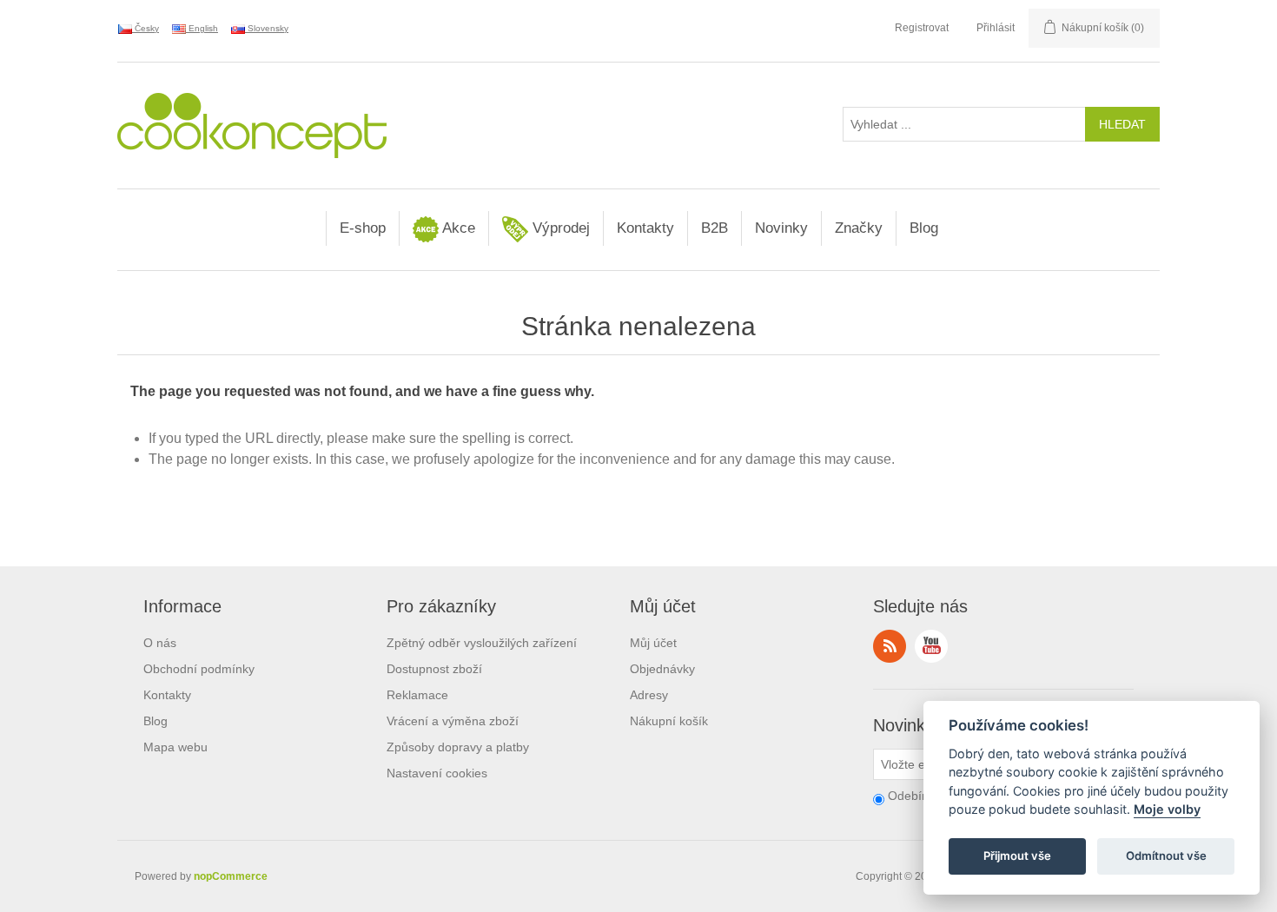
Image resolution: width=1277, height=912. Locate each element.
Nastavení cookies (437, 773)
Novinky (781, 228)
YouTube (931, 646)
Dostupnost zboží (434, 669)
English (202, 28)
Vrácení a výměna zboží (453, 721)
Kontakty (645, 228)
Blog (924, 228)
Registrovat (922, 28)
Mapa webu (175, 747)
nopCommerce (231, 876)
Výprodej (559, 228)
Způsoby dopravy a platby (458, 747)
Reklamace (417, 695)
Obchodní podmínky (199, 669)
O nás (159, 643)
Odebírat (912, 796)
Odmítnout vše (1166, 856)
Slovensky (266, 28)
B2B (714, 228)
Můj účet (653, 643)
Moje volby (1167, 810)
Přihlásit (995, 28)
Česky (145, 28)
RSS (889, 646)
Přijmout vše (1017, 856)
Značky (859, 228)
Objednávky (662, 669)
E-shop (363, 228)
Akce (457, 228)
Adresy (649, 695)
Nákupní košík (669, 721)
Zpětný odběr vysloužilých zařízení (482, 643)
